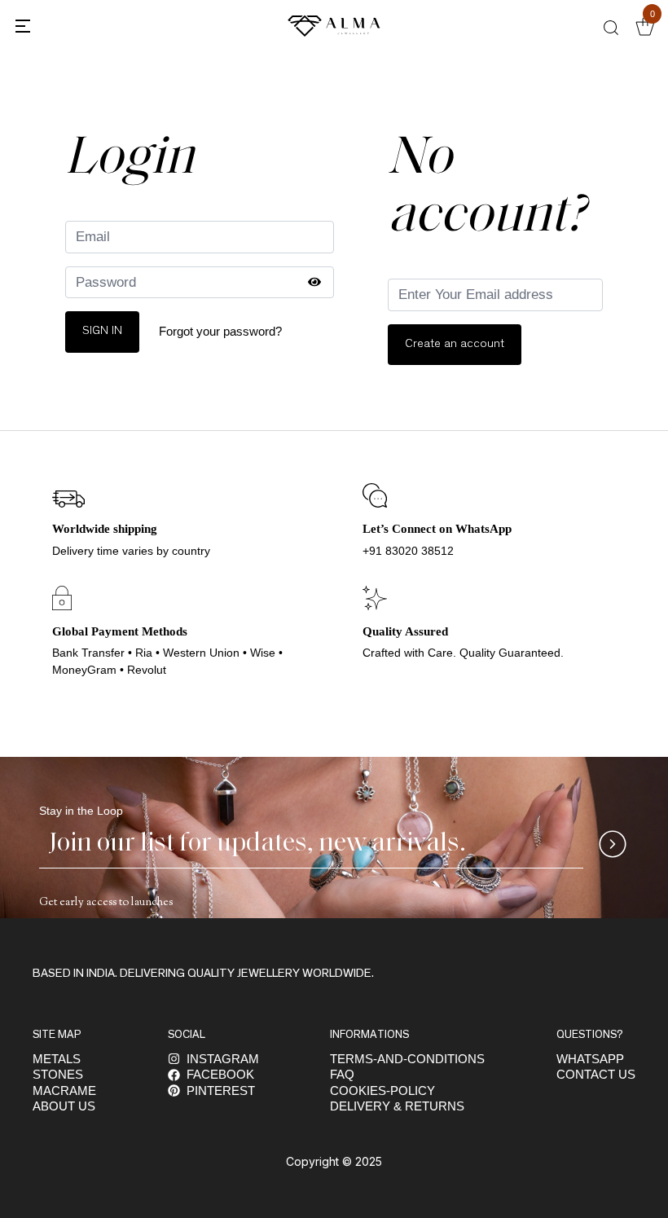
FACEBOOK (220, 1074)
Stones (58, 1074)
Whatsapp (590, 1059)
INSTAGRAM (223, 1059)
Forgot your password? (220, 331)
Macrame (64, 1090)
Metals (57, 1059)
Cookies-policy (382, 1090)
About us (64, 1106)
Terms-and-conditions (407, 1059)
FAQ (342, 1074)
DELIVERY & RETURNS (397, 1106)
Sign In (102, 331)
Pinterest (221, 1090)
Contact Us (595, 1074)
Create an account (454, 344)
